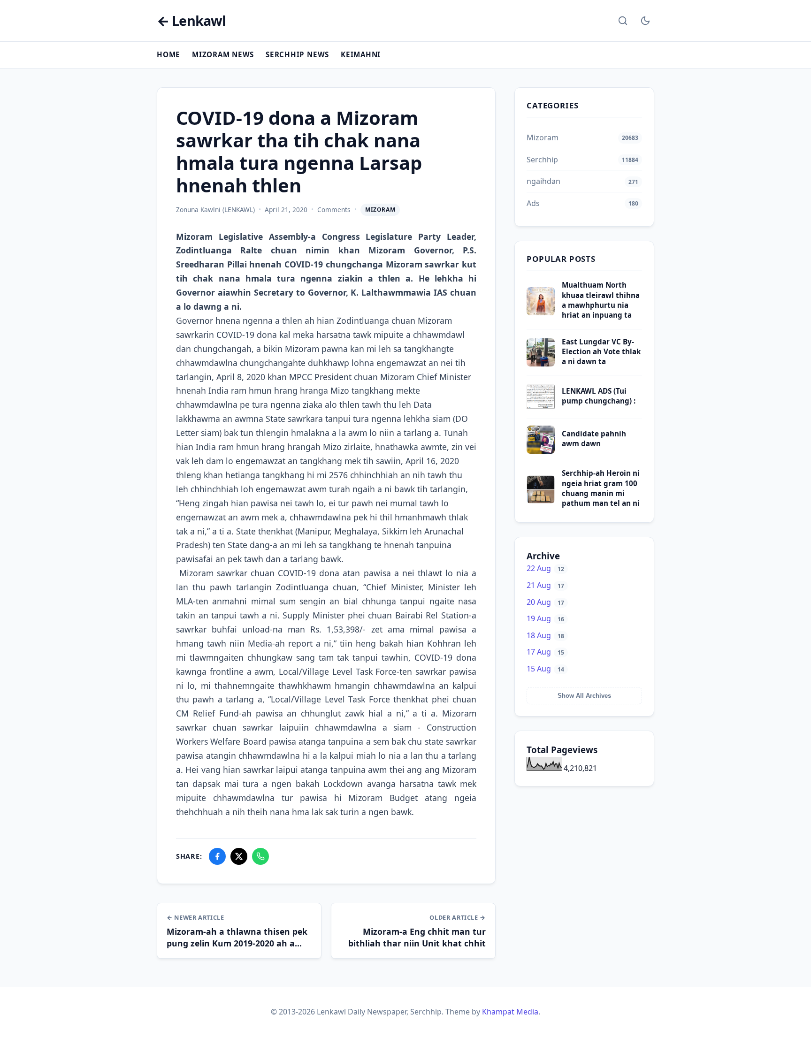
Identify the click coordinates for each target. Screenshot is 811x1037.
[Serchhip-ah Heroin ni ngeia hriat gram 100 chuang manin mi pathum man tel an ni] (541, 501)
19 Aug (545, 618)
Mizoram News (223, 54)
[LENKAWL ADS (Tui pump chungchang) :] (541, 408)
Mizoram (380, 210)
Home (168, 54)
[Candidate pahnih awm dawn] (541, 451)
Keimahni (361, 54)
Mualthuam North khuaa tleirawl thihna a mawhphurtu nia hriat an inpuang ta (601, 300)
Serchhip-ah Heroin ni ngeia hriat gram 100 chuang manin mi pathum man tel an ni (601, 488)
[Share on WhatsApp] (260, 856)
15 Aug (545, 668)
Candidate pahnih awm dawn (594, 438)
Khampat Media (510, 1011)
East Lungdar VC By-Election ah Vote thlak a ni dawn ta (601, 351)
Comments (334, 209)
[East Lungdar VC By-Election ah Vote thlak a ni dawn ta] (541, 363)
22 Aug (545, 568)
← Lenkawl (191, 21)
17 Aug (545, 652)
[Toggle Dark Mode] (645, 21)
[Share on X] (238, 856)
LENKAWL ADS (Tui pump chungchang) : (598, 395)
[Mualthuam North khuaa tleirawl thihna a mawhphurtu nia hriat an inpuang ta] (541, 312)
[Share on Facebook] (217, 856)
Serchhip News (297, 54)
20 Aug (545, 602)
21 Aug (545, 585)
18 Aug (545, 635)
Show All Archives (584, 695)
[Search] (623, 21)
